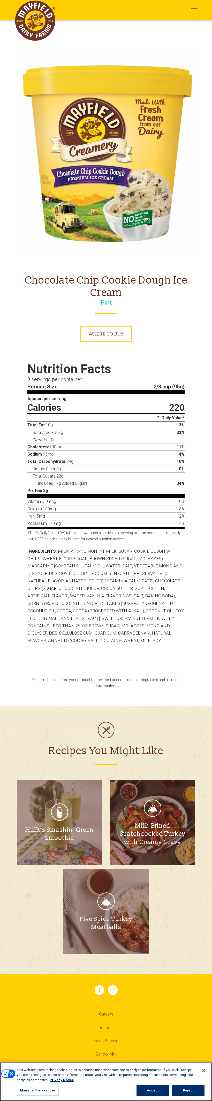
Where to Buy (106, 334)
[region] (106, 1081)
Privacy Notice (62, 1080)
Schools (106, 1027)
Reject (188, 1090)
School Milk (106, 1054)
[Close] (203, 1070)
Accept (153, 1090)
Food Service (106, 1040)
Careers (106, 1014)
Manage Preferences (38, 1090)
